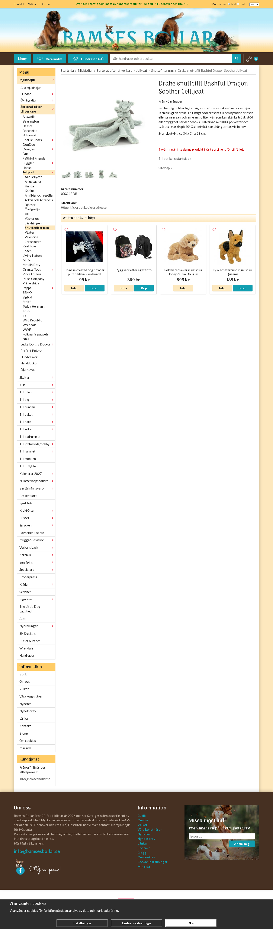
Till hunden (27, 407)
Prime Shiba (31, 283)
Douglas (29, 149)
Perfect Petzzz (31, 350)
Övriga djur (28, 100)
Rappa (27, 288)
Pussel (24, 518)
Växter (29, 232)
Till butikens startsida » (174, 158)
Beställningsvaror (32, 488)
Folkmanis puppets (36, 334)
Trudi (26, 311)
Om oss (45, 4)
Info (74, 288)
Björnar (30, 205)
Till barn (25, 422)
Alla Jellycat (33, 177)
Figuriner (26, 599)
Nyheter (25, 704)
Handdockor (29, 363)
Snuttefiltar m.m (37, 228)
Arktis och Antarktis (39, 200)
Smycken (25, 525)
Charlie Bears (32, 140)
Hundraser (26, 655)
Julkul (23, 385)
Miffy (27, 260)
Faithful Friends (34, 158)
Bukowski (29, 135)
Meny (22, 58)
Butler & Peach (30, 641)
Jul (27, 214)
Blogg (23, 733)
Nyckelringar (28, 626)
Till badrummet (30, 436)
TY (25, 316)
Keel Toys (29, 246)
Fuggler (28, 163)
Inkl (233, 4)
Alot (22, 619)
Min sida (25, 748)
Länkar (24, 718)
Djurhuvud (27, 369)
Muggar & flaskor (31, 540)
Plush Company (33, 279)
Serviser (25, 592)
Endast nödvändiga (136, 923)
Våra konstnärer (30, 696)
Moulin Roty (31, 265)
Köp (94, 288)
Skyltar (24, 377)
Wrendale (29, 325)
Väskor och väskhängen (33, 221)
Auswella (29, 116)
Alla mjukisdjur (30, 88)
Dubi (26, 154)
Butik (23, 674)
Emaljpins (26, 562)
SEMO (27, 292)
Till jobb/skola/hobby (34, 444)
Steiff (27, 302)
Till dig (24, 399)
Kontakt (19, 4)
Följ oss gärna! (45, 870)
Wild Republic (32, 320)
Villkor (32, 4)
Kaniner (30, 191)
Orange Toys (32, 269)
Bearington (31, 121)
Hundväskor (29, 357)
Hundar (25, 94)
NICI (26, 339)
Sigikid (27, 297)
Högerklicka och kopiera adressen (84, 207)
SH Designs (27, 633)
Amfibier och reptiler (39, 195)
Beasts (27, 126)
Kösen (27, 251)
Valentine (31, 237)
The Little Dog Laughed (29, 609)
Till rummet (27, 451)
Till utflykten (28, 466)
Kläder (24, 584)
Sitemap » (165, 168)
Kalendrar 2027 (30, 473)
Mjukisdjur (27, 80)
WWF (27, 329)
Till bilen (25, 392)
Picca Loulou (32, 274)
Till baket (26, 414)
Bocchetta (30, 131)
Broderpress (28, 577)
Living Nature (32, 255)
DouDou (29, 144)
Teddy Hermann (34, 306)
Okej (191, 923)
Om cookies (27, 740)
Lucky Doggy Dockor (35, 344)
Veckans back (28, 547)
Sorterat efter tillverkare (31, 109)
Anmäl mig (242, 844)
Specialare (26, 569)
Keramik (25, 555)
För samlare (33, 242)
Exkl (242, 4)
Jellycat (28, 172)
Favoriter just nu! (31, 533)
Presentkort (28, 496)
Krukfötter (27, 510)
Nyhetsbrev (27, 711)
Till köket (26, 429)
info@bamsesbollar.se (34, 779)
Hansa (27, 168)
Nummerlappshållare (33, 481)
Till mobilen (27, 459)
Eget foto (26, 503)
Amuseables (33, 181)
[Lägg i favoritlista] (66, 229)
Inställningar (82, 923)
